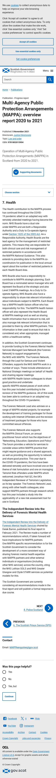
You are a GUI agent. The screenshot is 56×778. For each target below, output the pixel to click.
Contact (32, 732)
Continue (9, 696)
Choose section (12, 192)
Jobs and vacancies (31, 738)
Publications (16, 90)
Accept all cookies (28, 42)
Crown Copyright (10, 738)
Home (5, 90)
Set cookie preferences (28, 59)
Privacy (48, 738)
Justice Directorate (22, 135)
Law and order (15, 139)
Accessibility (8, 732)
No (9, 679)
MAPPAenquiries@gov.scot (24, 647)
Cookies (43, 732)
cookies (15, 5)
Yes (10, 672)
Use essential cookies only (28, 51)
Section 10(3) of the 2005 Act (24, 234)
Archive (21, 732)
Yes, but (12, 686)
